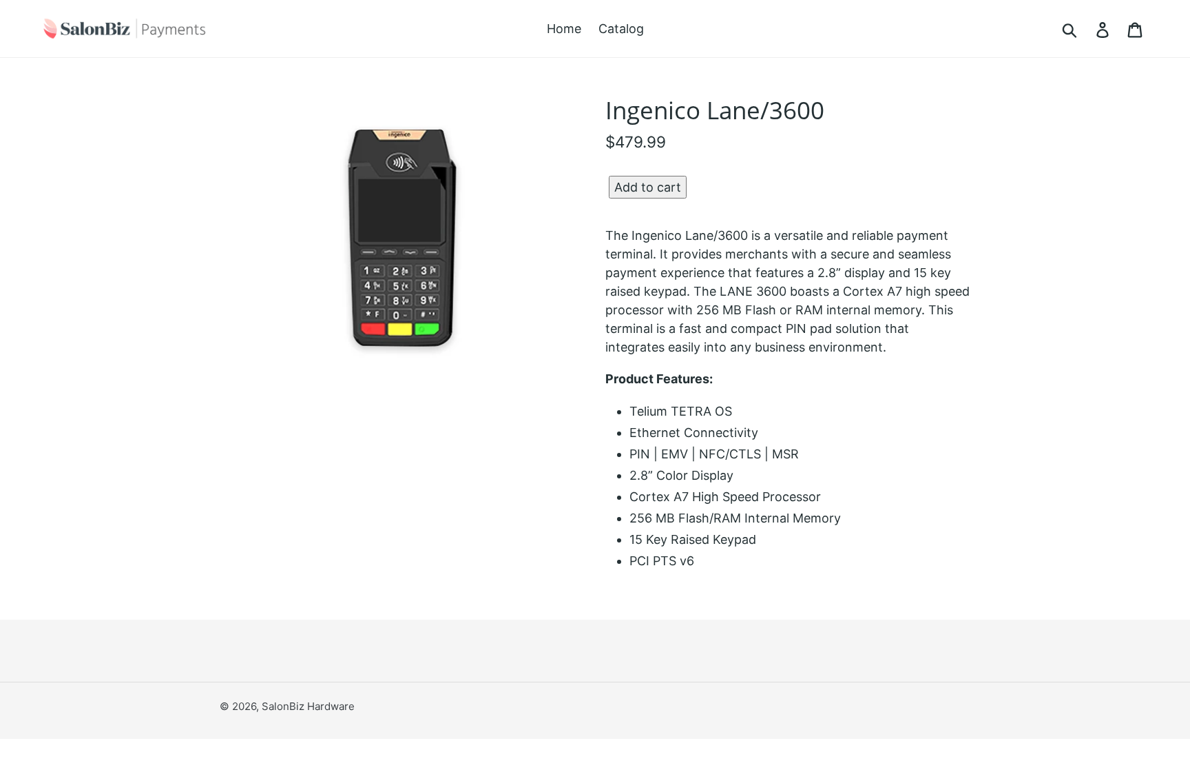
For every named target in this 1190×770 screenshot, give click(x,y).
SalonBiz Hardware (308, 706)
